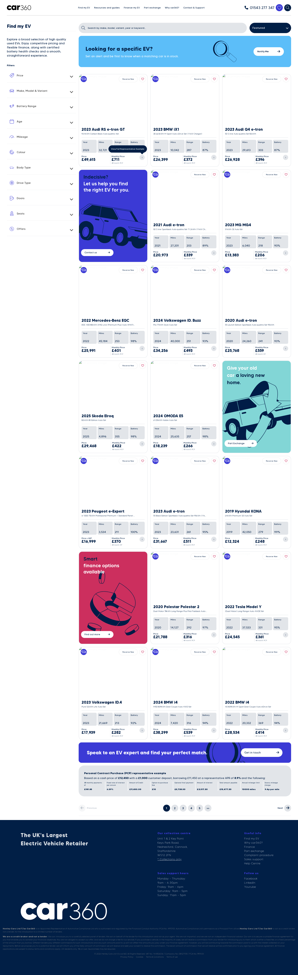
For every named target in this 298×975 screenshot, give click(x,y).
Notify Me (263, 51)
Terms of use (172, 957)
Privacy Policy (126, 957)
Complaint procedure (259, 855)
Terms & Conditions (155, 957)
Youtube (250, 886)
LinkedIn (249, 882)
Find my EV (251, 838)
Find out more (92, 634)
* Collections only (169, 859)
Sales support (254, 859)
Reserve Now (128, 79)
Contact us (91, 252)
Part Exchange (236, 443)
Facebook (250, 878)
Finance (249, 846)
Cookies (139, 957)
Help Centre (252, 863)
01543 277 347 (262, 7)
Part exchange (254, 851)
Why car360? (253, 842)
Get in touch (252, 752)
